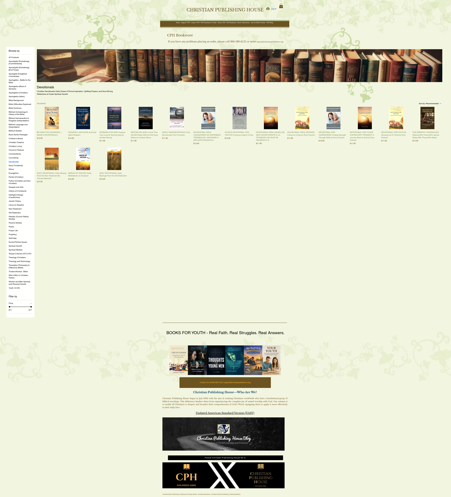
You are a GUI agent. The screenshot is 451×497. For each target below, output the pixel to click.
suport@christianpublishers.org (270, 42)
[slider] (9, 306)
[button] (281, 5)
